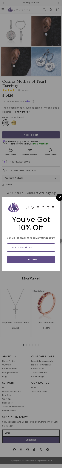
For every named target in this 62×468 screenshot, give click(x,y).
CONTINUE (31, 259)
